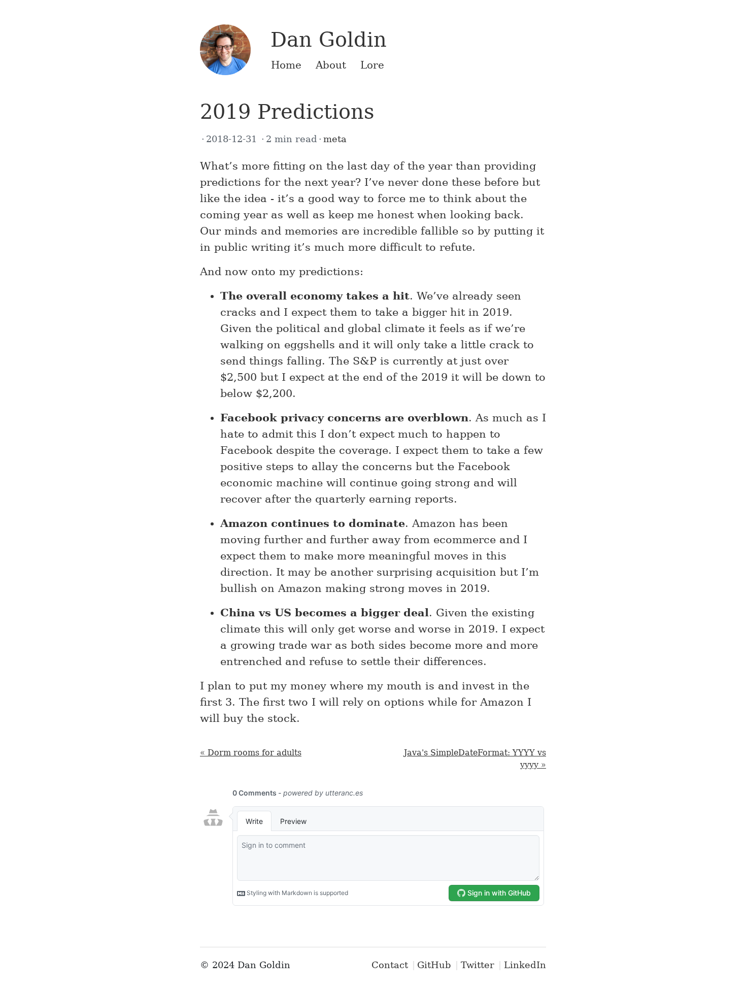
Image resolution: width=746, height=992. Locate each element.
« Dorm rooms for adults (250, 752)
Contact (389, 965)
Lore (372, 65)
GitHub (434, 965)
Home (286, 65)
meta (335, 139)
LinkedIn (525, 965)
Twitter (477, 965)
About (331, 65)
